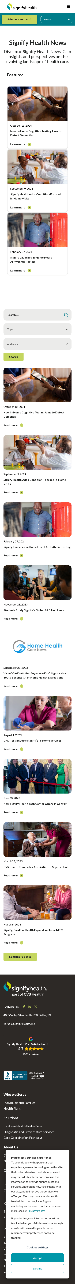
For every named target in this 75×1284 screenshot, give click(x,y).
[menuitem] (20, 19)
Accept (37, 1257)
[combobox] (56, 19)
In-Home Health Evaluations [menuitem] (22, 1126)
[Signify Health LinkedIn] (29, 1007)
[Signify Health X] (35, 1007)
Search (13, 356)
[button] (68, 6)
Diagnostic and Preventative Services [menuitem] (28, 1132)
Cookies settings (37, 1247)
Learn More (18, 144)
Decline (37, 1268)
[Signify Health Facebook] (24, 1007)
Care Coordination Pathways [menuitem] (23, 1137)
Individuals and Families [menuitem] (19, 1103)
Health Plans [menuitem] (12, 1108)
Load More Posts (20, 956)
